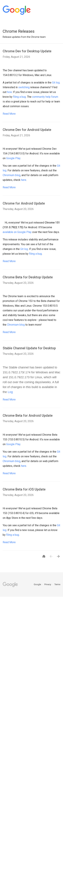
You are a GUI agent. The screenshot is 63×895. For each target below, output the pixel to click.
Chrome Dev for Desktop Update (27, 51)
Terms (57, 584)
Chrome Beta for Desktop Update (28, 277)
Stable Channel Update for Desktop (29, 348)
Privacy (48, 584)
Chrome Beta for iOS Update (24, 489)
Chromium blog (11, 175)
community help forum (45, 96)
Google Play (13, 158)
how (9, 92)
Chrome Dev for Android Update (27, 130)
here (23, 180)
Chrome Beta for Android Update (28, 415)
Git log (56, 82)
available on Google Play (17, 232)
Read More (9, 113)
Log (10, 392)
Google (37, 584)
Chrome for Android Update (24, 203)
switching (24, 87)
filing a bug (19, 96)
